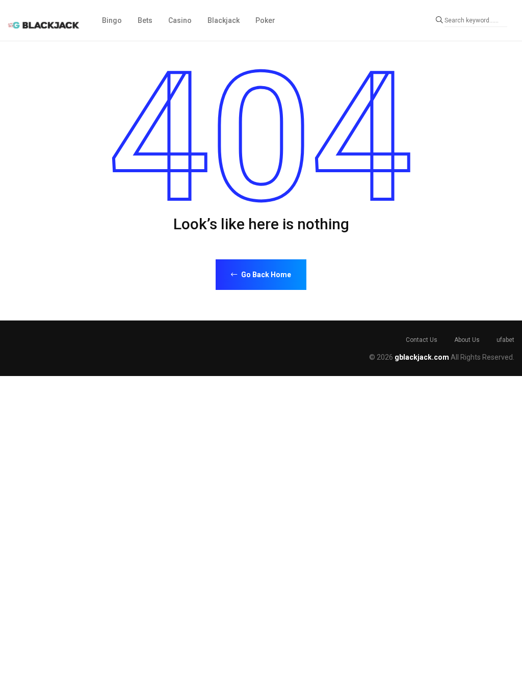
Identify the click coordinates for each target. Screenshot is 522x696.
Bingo (112, 20)
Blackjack (223, 20)
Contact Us (421, 339)
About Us (467, 339)
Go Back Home (265, 275)
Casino (180, 20)
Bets (145, 20)
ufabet (505, 339)
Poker (265, 20)
